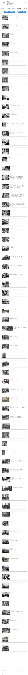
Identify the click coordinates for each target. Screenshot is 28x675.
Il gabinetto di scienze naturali (15, 602)
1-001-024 (10, 77)
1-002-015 (8, 122)
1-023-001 (14, 486)
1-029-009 (11, 619)
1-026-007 (11, 539)
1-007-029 (11, 273)
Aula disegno (11, 247)
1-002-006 (11, 95)
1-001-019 (10, 51)
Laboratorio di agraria (13, 318)
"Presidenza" (11, 238)
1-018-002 (11, 317)
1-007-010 (11, 237)
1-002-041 (11, 175)
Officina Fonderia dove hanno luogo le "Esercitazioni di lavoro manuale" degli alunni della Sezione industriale (16, 177)
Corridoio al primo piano (13, 70)
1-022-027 (12, 459)
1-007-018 (11, 246)
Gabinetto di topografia (14, 114)
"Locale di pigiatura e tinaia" (14, 620)
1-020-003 (11, 397)
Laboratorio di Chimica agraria (14, 531)
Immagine (21, 11)
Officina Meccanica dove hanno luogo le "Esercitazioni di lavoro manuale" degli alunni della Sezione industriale (17, 195)
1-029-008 (12, 610)
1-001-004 (10, 15)
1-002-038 (9, 157)
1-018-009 (11, 370)
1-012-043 (11, 299)
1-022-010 (11, 406)
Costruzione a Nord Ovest (14, 16)
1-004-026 (11, 228)
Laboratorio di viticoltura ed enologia (17, 611)
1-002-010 (11, 104)
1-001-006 (10, 24)
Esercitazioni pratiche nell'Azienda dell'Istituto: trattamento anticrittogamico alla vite (17, 435)
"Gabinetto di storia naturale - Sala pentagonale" (15, 123)
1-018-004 (11, 335)
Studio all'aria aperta (13, 398)
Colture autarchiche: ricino (11, 354)
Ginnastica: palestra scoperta (15, 167)
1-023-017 (12, 512)
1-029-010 (12, 628)
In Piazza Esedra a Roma (14, 513)
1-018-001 (11, 308)
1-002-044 (11, 193)
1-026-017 (11, 557)
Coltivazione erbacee (14, 336)
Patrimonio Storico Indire (6, 672)
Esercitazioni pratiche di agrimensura (12, 451)
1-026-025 (11, 592)
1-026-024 (11, 583)
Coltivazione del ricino (13, 558)
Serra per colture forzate (13, 549)
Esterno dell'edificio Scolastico (15, 309)
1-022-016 (11, 415)
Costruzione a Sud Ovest (13, 25)
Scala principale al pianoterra (14, 52)
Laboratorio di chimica (14, 212)
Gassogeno (12, 96)
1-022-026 (7, 450)
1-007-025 (12, 255)
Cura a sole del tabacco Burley (15, 567)
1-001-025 (11, 86)
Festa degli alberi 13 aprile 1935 (16, 256)
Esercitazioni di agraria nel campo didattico (17, 371)
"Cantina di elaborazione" (14, 629)
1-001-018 (10, 42)
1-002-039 (12, 166)
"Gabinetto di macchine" (14, 105)
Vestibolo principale (12, 43)
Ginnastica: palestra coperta (12, 158)
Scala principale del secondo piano (15, 61)
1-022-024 (9, 441)
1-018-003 (15, 326)
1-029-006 (11, 601)
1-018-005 (11, 344)
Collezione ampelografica (13, 638)
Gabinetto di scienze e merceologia (16, 496)
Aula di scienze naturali (14, 229)
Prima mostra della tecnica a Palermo (16, 389)
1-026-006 (10, 530)
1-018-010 (11, 379)
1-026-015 (11, 548)
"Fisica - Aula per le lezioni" (15, 141)
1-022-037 (12, 477)
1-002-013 (12, 113)
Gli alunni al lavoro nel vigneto (14, 584)
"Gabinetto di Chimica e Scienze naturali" (17, 407)
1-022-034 (11, 468)
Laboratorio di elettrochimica (14, 540)
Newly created (9, 11)
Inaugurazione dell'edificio (18, 487)
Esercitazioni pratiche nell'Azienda (14, 442)
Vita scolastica (12, 300)
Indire (13, 672)
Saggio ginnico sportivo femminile (15, 274)
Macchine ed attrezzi (13, 345)
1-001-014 (11, 33)
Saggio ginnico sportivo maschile (15, 265)
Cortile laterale (11, 34)
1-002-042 (11, 184)
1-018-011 (11, 388)
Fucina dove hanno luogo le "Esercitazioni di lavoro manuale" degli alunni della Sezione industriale (17, 204)
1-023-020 (11, 521)
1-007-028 (11, 264)
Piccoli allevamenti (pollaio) (14, 380)
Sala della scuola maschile (14, 87)
